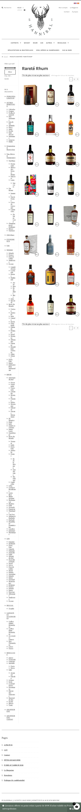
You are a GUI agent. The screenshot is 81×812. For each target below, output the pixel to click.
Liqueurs (12, 661)
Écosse (11, 264)
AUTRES (49, 43)
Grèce (11, 565)
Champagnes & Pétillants (12, 225)
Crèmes (11, 680)
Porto (13, 666)
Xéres (13, 668)
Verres (11, 648)
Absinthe (12, 125)
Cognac (11, 111)
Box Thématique (12, 643)
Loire (13, 180)
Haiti (10, 422)
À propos (75, 12)
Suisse (11, 578)
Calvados (12, 109)
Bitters (11, 703)
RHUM (35, 43)
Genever (12, 140)
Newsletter (8, 775)
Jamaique (12, 530)
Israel (13, 334)
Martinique (14, 478)
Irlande (11, 253)
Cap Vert (12, 514)
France (11, 255)
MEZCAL (10, 605)
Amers (11, 658)
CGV (6, 750)
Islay (12, 299)
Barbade (12, 520)
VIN (8, 246)
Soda (10, 682)
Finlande (12, 551)
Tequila (11, 608)
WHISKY (27, 43)
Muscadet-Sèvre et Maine (13, 171)
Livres (11, 646)
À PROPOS (8, 745)
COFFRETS (15, 43)
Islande (11, 576)
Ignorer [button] (75, 809)
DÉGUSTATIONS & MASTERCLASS (20, 50)
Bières (11, 229)
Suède (13, 322)
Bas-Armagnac (12, 118)
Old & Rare (10, 235)
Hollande (12, 543)
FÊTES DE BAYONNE (12, 760)
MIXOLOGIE (62, 43)
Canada (11, 549)
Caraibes (12, 529)
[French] (77, 3)
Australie (12, 552)
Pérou (13, 382)
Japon (11, 363)
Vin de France (13, 198)
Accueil (6, 56)
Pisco (10, 127)
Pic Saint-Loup (14, 218)
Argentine (12, 574)
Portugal (12, 579)
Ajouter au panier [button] (51, 94)
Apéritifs (12, 663)
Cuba (10, 486)
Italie (12, 445)
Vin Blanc (12, 161)
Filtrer (10, 72)
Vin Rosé (12, 230)
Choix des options (50, 184)
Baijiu (11, 141)
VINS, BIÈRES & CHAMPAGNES (47, 50)
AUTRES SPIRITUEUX (11, 104)
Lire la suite (30, 94)
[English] (75, 3)
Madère (11, 504)
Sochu (11, 131)
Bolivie (11, 572)
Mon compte (63, 7)
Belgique (12, 585)
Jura (14, 286)
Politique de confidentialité (14, 780)
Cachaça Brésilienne (12, 489)
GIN (41, 43)
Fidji (10, 505)
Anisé (10, 129)
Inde (12, 316)
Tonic (11, 705)
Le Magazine (74, 7)
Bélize (13, 402)
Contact (67, 12)
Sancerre (14, 184)
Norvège (12, 592)
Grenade (12, 507)
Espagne (12, 542)
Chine (13, 354)
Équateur (12, 509)
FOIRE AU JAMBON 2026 (13, 765)
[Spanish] (78, 3)
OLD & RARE (67, 50)
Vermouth (12, 659)
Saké (10, 670)
